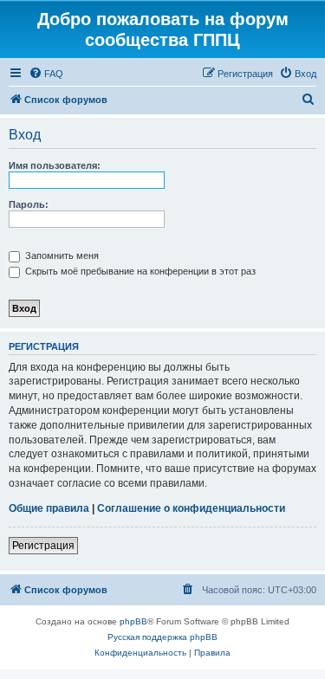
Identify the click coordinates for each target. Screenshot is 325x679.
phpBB (133, 621)
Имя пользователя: (55, 165)
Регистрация (43, 546)
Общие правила (49, 508)
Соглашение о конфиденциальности (191, 508)
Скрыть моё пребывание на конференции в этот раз (139, 271)
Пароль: (29, 204)
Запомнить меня (61, 255)
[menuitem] (46, 73)
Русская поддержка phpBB (162, 637)
